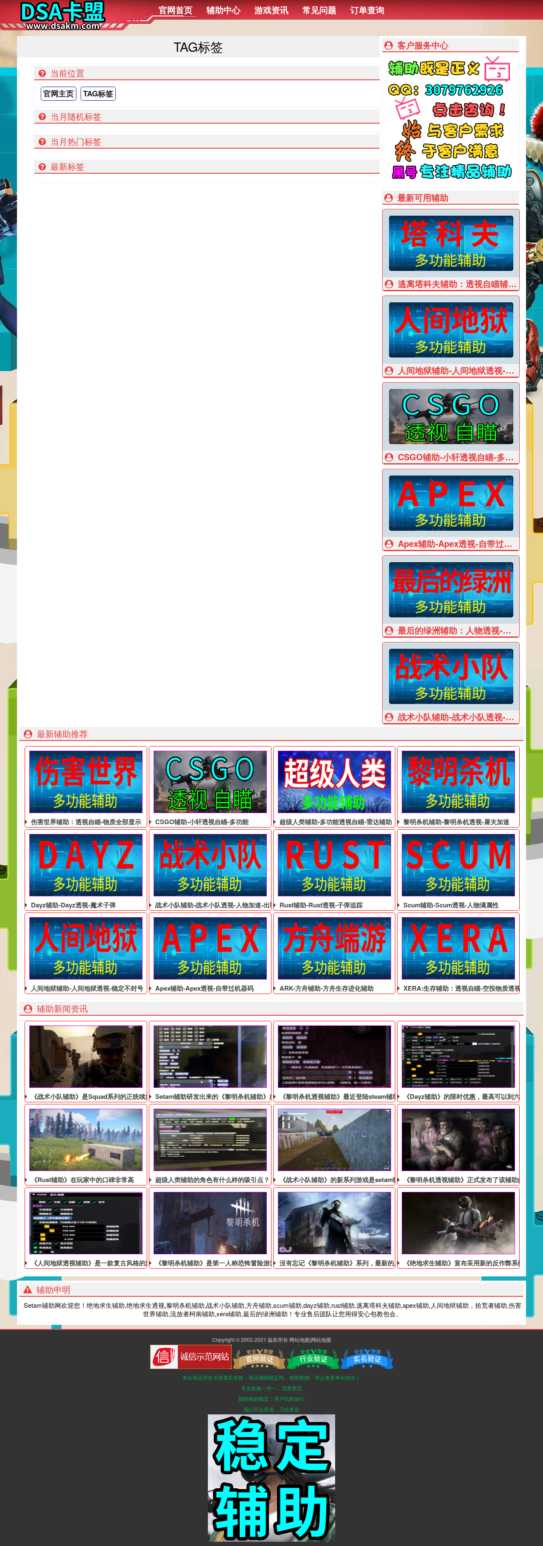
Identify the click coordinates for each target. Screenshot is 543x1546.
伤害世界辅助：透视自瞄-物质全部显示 (85, 821)
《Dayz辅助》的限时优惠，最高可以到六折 (464, 1096)
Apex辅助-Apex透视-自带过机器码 (204, 988)
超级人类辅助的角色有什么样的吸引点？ (212, 1179)
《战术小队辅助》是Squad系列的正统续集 (90, 1096)
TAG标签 (98, 93)
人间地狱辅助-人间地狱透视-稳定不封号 (86, 988)
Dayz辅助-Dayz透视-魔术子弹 (72, 905)
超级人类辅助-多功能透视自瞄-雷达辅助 (335, 821)
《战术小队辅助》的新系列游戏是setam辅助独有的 (351, 1179)
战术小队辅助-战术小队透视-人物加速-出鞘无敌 (221, 905)
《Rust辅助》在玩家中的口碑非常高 (81, 1179)
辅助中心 (224, 9)
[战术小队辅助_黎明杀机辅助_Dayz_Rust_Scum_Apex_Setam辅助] (62, 27)
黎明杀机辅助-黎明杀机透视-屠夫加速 (455, 821)
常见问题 (319, 9)
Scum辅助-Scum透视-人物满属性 (450, 905)
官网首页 (176, 9)
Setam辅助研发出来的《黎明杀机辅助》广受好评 (224, 1096)
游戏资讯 (271, 9)
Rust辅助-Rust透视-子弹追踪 (320, 905)
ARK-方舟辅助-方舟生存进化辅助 (326, 988)
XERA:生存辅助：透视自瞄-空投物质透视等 (464, 988)
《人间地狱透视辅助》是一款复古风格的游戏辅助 (100, 1262)
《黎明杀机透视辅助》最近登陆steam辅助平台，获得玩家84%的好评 (376, 1096)
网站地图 (299, 1339)
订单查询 (367, 9)
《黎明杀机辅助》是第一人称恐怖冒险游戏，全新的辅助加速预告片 (250, 1262)
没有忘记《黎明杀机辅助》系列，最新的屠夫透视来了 (355, 1262)
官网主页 (58, 93)
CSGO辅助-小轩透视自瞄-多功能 (201, 821)
